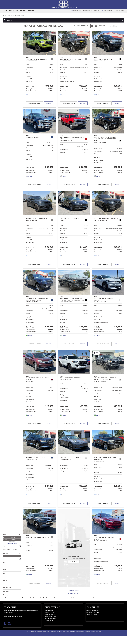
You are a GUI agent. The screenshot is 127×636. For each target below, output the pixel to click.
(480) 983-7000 (13, 616)
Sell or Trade (74, 561)
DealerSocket (70, 631)
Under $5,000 (49, 610)
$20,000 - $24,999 (50, 618)
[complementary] (122, 631)
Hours (20, 616)
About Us (30, 11)
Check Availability (34, 103)
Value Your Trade (91, 614)
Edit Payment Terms (11, 543)
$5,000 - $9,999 (50, 612)
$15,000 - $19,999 (50, 616)
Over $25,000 (49, 620)
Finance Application (92, 610)
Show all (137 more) (74, 593)
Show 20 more (74, 591)
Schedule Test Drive (92, 612)
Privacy (71, 635)
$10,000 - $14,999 (50, 614)
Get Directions (8, 612)
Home (5, 11)
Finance (22, 11)
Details (48, 103)
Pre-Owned (13, 11)
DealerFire (59, 631)
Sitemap (76, 635)
